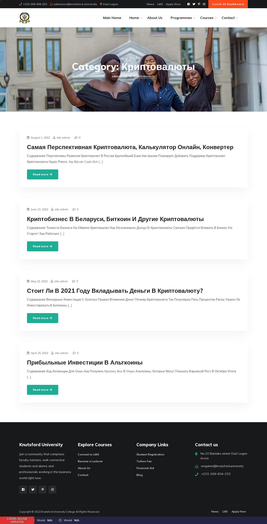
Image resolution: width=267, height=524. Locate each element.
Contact (228, 18)
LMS (160, 4)
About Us (154, 18)
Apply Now (173, 4)
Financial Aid (145, 468)
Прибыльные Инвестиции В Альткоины (85, 362)
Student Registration (150, 454)
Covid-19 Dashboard (228, 4)
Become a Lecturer (90, 461)
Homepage (119, 76)
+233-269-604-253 (35, 4)
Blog (139, 475)
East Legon (110, 4)
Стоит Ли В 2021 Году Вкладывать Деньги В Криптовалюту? (115, 290)
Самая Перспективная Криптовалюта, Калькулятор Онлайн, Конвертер (130, 147)
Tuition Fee (143, 461)
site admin (63, 137)
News (150, 4)
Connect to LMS (88, 454)
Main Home (112, 18)
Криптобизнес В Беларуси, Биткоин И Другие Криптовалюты (115, 219)
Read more (41, 174)
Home (134, 18)
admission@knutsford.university (75, 4)
